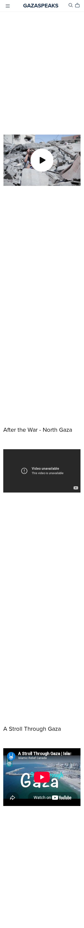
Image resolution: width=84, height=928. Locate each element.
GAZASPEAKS (40, 5)
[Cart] (79, 5)
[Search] (71, 5)
